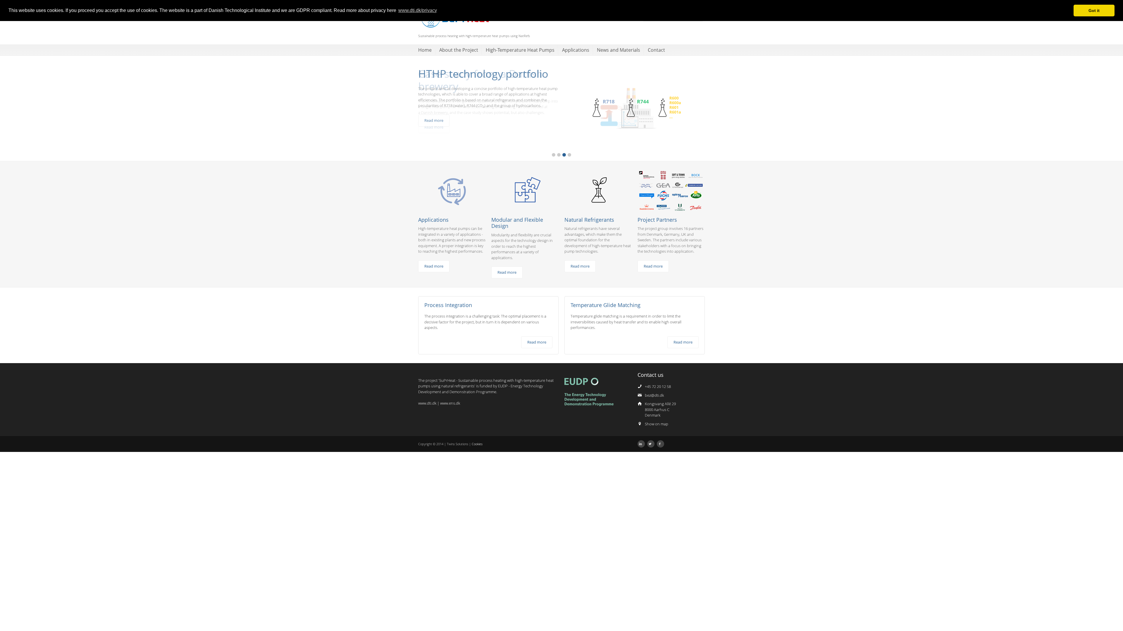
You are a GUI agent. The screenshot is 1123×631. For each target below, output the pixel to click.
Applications (575, 50)
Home (425, 50)
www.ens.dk (450, 403)
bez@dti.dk (654, 395)
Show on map (656, 424)
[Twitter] (650, 444)
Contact (656, 50)
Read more (433, 120)
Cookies (477, 444)
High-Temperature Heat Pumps (520, 50)
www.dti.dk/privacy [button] (417, 10)
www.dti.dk (427, 403)
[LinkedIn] (641, 444)
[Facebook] (660, 444)
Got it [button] (1094, 10)
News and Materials (618, 50)
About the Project (458, 50)
